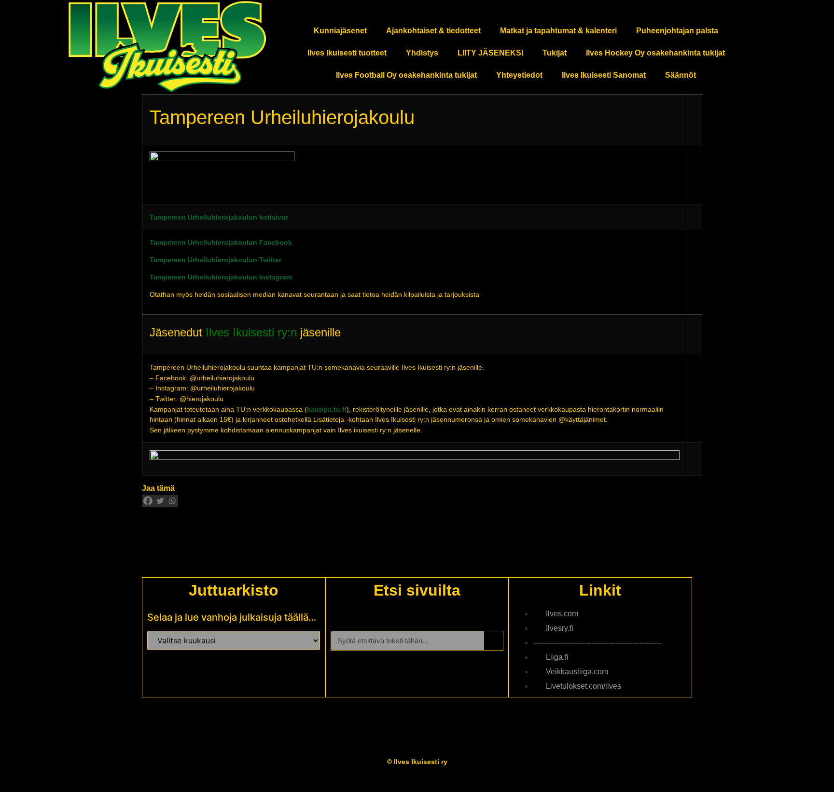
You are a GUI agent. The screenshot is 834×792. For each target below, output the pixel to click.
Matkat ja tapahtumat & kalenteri (558, 31)
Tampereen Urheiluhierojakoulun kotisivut (219, 217)
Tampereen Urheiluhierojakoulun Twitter (215, 260)
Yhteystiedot (519, 75)
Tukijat (554, 53)
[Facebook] (148, 501)
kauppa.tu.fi (327, 409)
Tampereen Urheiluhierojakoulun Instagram (221, 277)
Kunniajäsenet (340, 31)
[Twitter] (160, 501)
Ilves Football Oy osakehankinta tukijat (406, 75)
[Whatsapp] (172, 501)
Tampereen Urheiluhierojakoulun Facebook (221, 242)
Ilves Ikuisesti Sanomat (604, 75)
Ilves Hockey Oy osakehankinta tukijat (655, 53)
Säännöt (680, 75)
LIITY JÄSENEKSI (490, 53)
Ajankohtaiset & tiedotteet (433, 31)
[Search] (493, 640)
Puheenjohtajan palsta (677, 31)
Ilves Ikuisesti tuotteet (347, 53)
